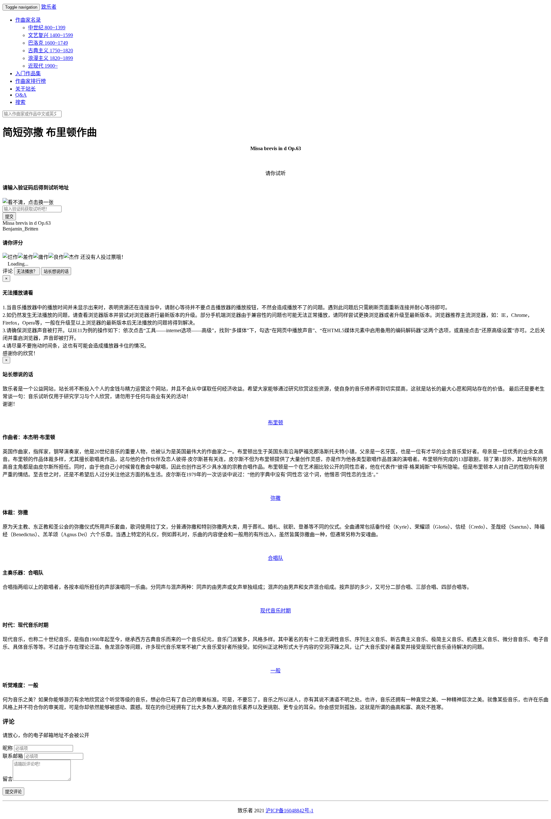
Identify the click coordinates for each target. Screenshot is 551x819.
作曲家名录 (28, 20)
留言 (8, 779)
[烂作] (10, 256)
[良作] (56, 256)
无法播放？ (27, 271)
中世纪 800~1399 (46, 27)
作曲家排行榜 (30, 81)
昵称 (8, 748)
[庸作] (40, 256)
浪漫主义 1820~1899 (50, 58)
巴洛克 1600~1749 (48, 43)
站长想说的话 (56, 271)
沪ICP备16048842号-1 (289, 810)
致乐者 (48, 7)
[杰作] (71, 256)
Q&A (21, 95)
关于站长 (25, 88)
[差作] (25, 256)
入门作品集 (28, 73)
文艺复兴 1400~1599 (50, 35)
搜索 (20, 102)
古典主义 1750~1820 (50, 50)
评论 (8, 271)
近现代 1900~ (43, 66)
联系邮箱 (13, 756)
